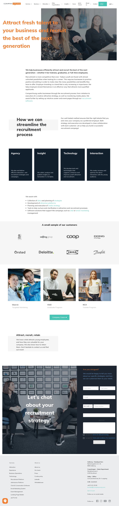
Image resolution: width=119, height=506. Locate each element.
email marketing (82, 210)
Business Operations (15, 473)
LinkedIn (37, 479)
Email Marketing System (18, 488)
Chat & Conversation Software (20, 485)
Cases (74, 4)
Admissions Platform (17, 482)
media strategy (54, 205)
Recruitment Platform (17, 479)
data (39, 200)
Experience (12, 470)
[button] (5, 501)
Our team (37, 470)
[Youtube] (105, 501)
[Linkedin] (109, 501)
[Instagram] (101, 501)
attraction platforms (48, 203)
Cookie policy (39, 476)
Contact (95, 4)
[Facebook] (97, 501)
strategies (58, 200)
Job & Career (80, 3)
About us (37, 467)
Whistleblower (39, 482)
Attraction (12, 467)
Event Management (17, 491)
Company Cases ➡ (59, 317)
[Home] (12, 4)
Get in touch (101, 4)
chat (71, 210)
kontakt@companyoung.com (96, 487)
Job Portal (14, 498)
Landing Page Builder (17, 495)
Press (36, 473)
